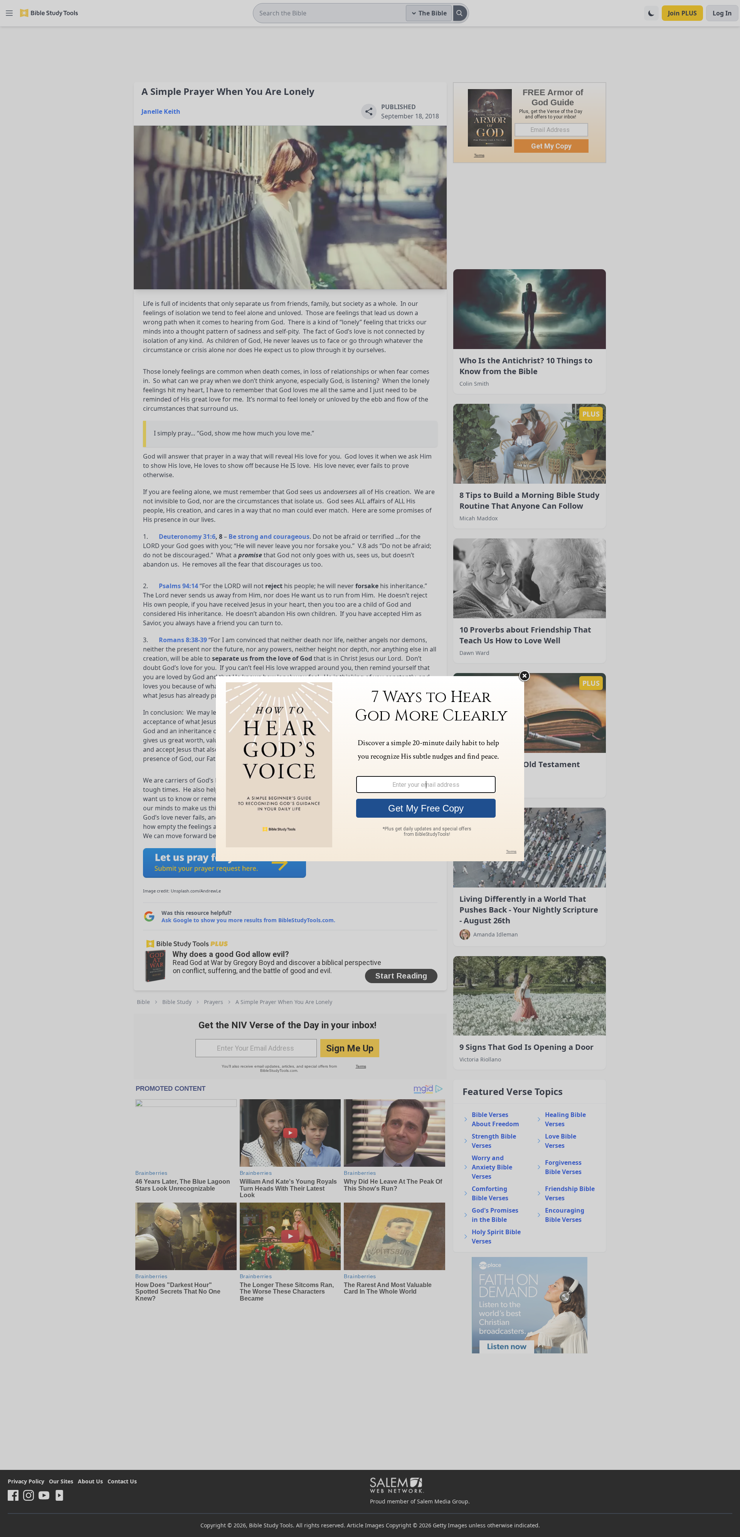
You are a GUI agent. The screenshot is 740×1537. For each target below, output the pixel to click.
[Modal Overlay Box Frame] (370, 768)
